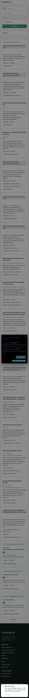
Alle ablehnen (21, 357)
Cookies (13, 342)
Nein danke (8, 694)
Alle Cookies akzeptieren (19, 360)
